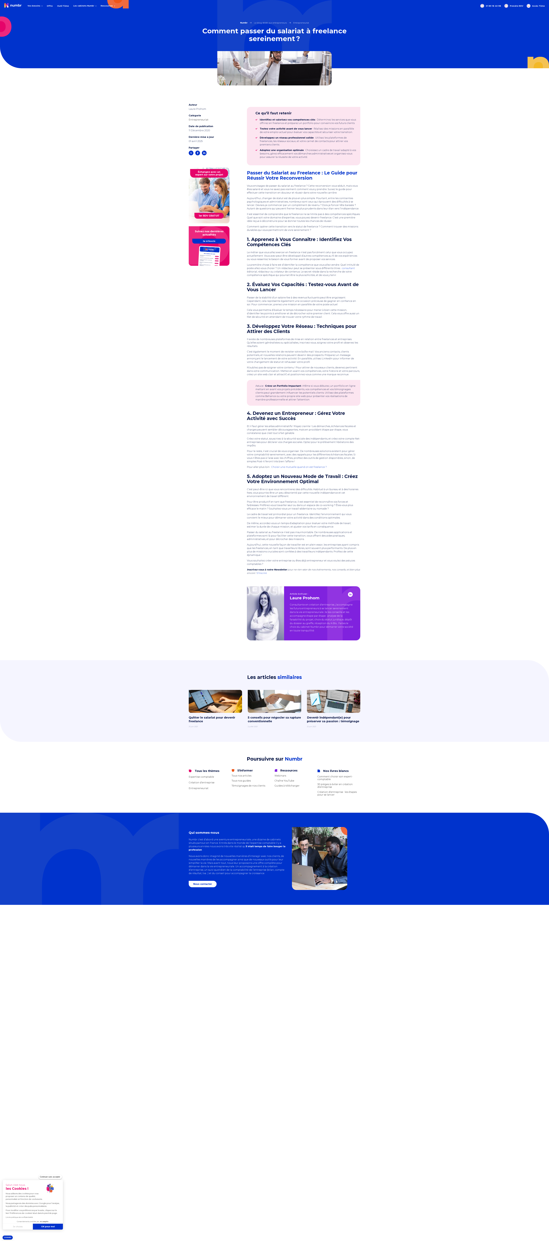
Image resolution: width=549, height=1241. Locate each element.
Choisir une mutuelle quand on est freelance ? (299, 467)
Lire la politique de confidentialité (19, 1217)
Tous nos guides (241, 780)
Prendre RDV (516, 6)
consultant (348, 268)
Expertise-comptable (201, 776)
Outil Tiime (63, 6)
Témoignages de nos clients (248, 785)
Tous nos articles (241, 775)
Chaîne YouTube (284, 780)
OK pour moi (48, 1226)
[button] (8, 1238)
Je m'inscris (209, 241)
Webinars (280, 775)
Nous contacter (202, 884)
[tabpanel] (274, 711)
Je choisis (18, 1226)
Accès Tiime (538, 6)
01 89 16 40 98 (493, 6)
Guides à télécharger (287, 785)
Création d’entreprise (201, 782)
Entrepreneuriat (198, 119)
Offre (50, 6)
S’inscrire (262, 573)
